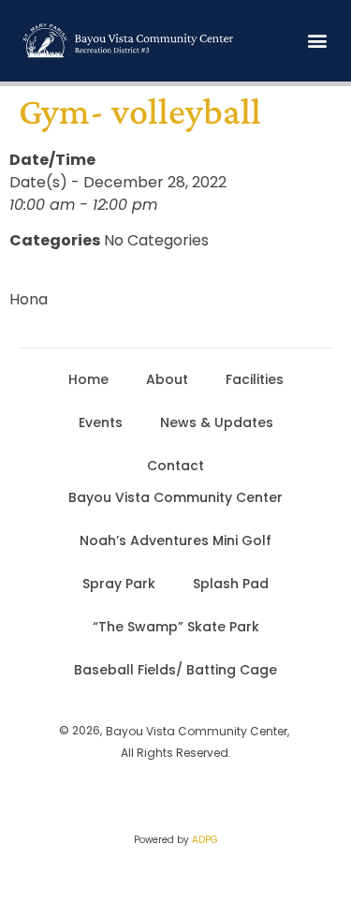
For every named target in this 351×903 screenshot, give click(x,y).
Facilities (255, 379)
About (167, 379)
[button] (316, 40)
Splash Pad (231, 583)
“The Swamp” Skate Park (176, 626)
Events (101, 422)
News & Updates (216, 422)
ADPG (205, 840)
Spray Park (118, 583)
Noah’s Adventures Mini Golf (175, 540)
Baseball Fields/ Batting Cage (175, 669)
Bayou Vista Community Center (175, 497)
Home (88, 379)
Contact (175, 465)
